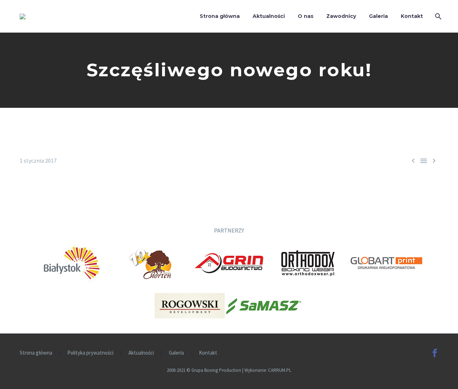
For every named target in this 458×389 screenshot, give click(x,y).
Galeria (378, 16)
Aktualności (269, 16)
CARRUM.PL (279, 370)
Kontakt (412, 16)
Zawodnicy (341, 16)
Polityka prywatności (90, 353)
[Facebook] (434, 353)
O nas (305, 16)
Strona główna (220, 16)
